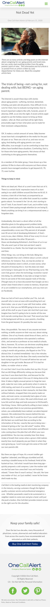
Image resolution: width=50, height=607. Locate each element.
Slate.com (20, 71)
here (9, 73)
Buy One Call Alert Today (25, 544)
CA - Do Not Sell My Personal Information (25, 582)
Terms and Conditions (18, 602)
